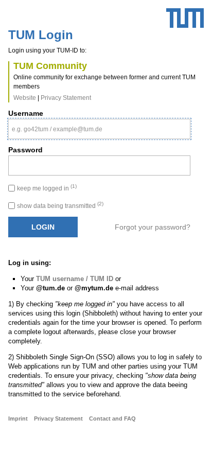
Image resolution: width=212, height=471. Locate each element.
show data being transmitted (60, 206)
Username (25, 113)
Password (25, 150)
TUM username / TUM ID (74, 279)
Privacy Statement (66, 97)
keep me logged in (47, 188)
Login (43, 227)
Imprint (18, 418)
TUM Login (40, 35)
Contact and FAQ (112, 418)
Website (24, 97)
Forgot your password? (152, 227)
